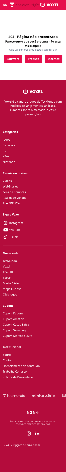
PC (4, 151)
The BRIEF (9, 272)
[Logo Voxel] (50, 5)
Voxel (6, 266)
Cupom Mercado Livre (17, 336)
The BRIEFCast (12, 203)
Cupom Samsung (14, 330)
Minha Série (11, 283)
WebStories (10, 186)
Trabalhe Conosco (15, 371)
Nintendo (9, 162)
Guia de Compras (14, 192)
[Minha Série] (43, 395)
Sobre (7, 355)
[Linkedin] (37, 434)
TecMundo (10, 261)
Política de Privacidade (18, 377)
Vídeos (7, 181)
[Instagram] (29, 433)
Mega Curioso (12, 289)
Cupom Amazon (13, 319)
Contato (8, 360)
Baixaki (7, 278)
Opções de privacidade (21, 445)
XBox (6, 156)
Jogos (6, 139)
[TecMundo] (12, 4)
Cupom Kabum (13, 313)
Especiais (9, 145)
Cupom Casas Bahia (16, 325)
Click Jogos (10, 294)
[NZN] (33, 412)
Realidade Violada (14, 198)
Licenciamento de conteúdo (21, 366)
